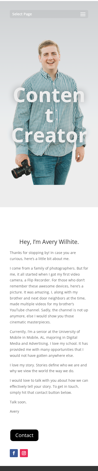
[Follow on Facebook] (14, 453)
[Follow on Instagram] (24, 453)
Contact (24, 435)
